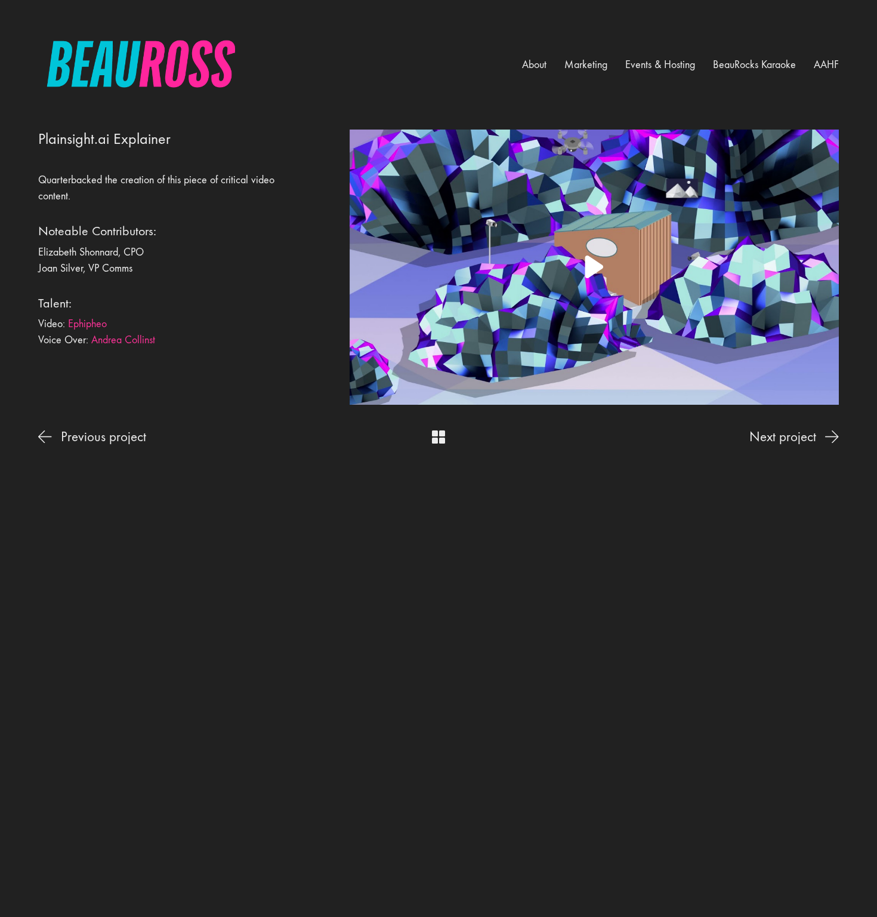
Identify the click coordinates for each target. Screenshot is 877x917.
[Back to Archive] (438, 437)
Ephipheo (87, 324)
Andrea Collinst (123, 340)
